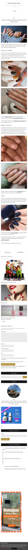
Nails (14, 17)
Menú (14, 11)
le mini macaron (7, 243)
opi (19, 243)
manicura (14, 243)
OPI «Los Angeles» (14, 232)
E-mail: (2, 433)
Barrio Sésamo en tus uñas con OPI (8, 282)
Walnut (6, 116)
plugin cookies (25, 548)
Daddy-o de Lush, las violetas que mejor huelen (13, 452)
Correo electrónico (5, 348)
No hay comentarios (18, 23)
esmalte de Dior (20, 191)
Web (2, 353)
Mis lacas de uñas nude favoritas (8, 317)
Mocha (10, 116)
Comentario (3, 331)
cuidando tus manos (5, 239)
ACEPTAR (14, 548)
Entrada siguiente (20, 252)
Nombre (3, 343)
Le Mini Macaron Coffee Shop (19, 120)
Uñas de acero (4, 302)
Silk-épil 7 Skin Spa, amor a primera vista (12, 458)
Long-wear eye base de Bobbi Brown (11, 466)
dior (2, 243)
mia (17, 243)
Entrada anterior (7, 252)
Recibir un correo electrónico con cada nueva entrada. (12, 361)
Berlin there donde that (18, 118)
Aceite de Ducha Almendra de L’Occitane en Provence (15, 468)
